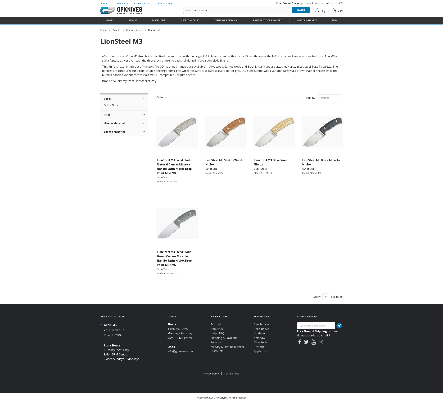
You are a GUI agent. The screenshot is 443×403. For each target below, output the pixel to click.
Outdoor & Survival (226, 20)
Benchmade (261, 324)
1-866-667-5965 (164, 3)
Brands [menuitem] (133, 20)
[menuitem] (110, 20)
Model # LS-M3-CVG (167, 273)
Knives (110, 20)
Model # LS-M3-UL (263, 172)
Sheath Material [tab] (114, 131)
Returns (216, 342)
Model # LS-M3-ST (214, 172)
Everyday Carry (190, 20)
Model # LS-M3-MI (311, 172)
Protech (259, 347)
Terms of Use (231, 373)
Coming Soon (142, 3)
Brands (116, 30)
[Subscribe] (339, 325)
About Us (105, 3)
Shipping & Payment (224, 338)
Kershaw (259, 338)
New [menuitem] (334, 20)
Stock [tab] (107, 98)
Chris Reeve (261, 329)
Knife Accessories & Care (267, 20)
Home (103, 30)
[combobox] (236, 10)
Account (216, 324)
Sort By (310, 98)
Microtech (260, 342)
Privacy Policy (211, 373)
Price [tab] (107, 114)
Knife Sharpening (307, 20)
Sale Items (122, 3)
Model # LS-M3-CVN (167, 181)
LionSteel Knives (134, 30)
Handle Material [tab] (114, 123)
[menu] (221, 20)
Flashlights (159, 20)
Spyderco (260, 351)
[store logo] (121, 10)
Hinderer (259, 333)
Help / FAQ (217, 333)
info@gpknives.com (180, 351)
